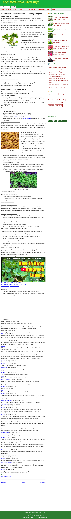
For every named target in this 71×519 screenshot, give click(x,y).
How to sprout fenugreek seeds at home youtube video (13, 284)
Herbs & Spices (62, 94)
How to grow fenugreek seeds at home (10, 286)
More (53, 9)
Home (2, 9)
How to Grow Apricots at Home (56, 72)
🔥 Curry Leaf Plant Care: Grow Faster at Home (61, 24)
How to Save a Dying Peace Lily (57, 78)
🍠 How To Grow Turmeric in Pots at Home (60, 41)
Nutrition (63, 99)
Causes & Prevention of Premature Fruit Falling (58, 85)
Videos (48, 9)
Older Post (3, 482)
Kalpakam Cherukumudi (6, 400)
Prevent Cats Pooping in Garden (57, 71)
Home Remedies (41, 9)
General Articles (60, 102)
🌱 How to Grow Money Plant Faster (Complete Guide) (60, 18)
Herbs (20, 9)
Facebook (50, 120)
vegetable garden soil (18, 116)
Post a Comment (6, 476)
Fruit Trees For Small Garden (56, 76)
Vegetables (8, 9)
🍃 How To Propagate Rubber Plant (60, 59)
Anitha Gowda (4, 419)
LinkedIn (60, 120)
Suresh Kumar (4, 404)
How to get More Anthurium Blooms (57, 67)
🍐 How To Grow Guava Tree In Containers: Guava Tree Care (61, 47)
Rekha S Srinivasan (5, 379)
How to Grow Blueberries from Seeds (58, 87)
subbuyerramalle (5, 432)
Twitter (55, 120)
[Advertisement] (23, 307)
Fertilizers (63, 96)
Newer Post (42, 482)
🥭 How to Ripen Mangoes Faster (59, 35)
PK (2, 333)
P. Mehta (3, 325)
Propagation (32, 9)
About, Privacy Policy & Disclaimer (33, 512)
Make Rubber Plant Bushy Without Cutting (59, 69)
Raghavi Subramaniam (6, 462)
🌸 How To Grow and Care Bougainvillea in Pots (59, 53)
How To (58, 99)
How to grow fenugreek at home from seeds (11, 282)
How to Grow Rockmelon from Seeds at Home (58, 81)
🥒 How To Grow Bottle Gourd (60, 30)
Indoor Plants (51, 105)
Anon (2, 376)
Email (65, 120)
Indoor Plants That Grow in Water (57, 74)
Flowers (15, 9)
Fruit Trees (50, 96)
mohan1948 (4, 367)
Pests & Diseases (52, 99)
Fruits (25, 9)
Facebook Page (58, 105)
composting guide (27, 118)
